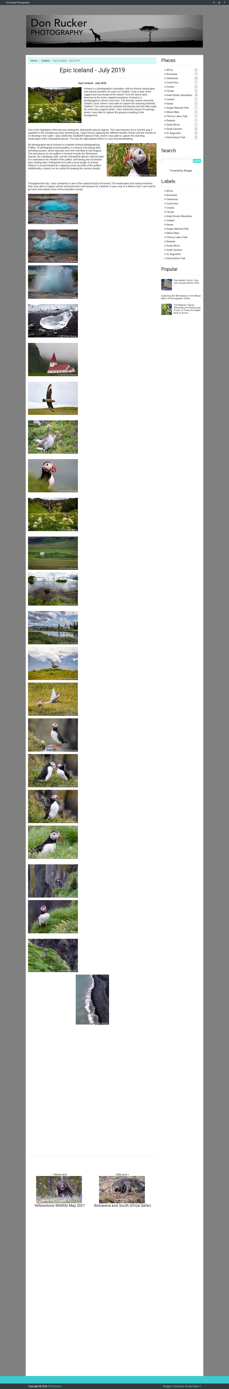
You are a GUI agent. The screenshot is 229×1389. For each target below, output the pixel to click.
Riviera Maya (192, 1386)
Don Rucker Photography (17, 2)
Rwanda (170, 120)
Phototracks (54, 1386)
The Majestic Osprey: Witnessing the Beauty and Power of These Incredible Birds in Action (187, 309)
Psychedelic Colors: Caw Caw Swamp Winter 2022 (186, 281)
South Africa (173, 124)
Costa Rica (172, 82)
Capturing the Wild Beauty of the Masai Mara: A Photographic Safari (181, 297)
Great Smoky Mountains (179, 95)
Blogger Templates (173, 1386)
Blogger (188, 170)
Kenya (169, 103)
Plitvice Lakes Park (177, 116)
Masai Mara (172, 112)
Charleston (172, 78)
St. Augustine (173, 133)
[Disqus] (92, 1250)
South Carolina (174, 128)
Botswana (171, 74)
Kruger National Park (177, 107)
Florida (170, 90)
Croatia (170, 86)
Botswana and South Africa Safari (122, 1205)
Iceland (45, 60)
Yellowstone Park (175, 137)
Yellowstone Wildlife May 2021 (59, 1205)
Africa (169, 69)
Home (34, 60)
